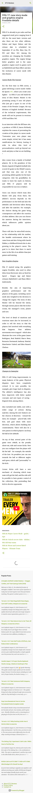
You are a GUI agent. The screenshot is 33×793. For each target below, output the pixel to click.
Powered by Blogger (17, 790)
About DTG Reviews (10, 783)
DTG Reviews (9, 3)
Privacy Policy (8, 785)
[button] (3, 26)
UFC (11, 92)
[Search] (30, 3)
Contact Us (7, 787)
